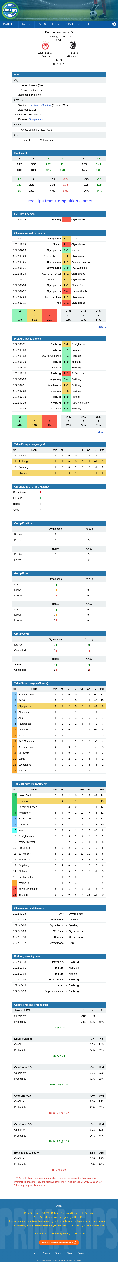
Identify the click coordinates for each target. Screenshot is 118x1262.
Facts (42, 24)
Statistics (73, 24)
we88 (59, 1205)
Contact (81, 1253)
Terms (58, 1253)
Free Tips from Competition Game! (59, 201)
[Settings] (114, 24)
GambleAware (40, 1233)
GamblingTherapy (61, 1233)
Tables (26, 24)
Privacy (46, 1253)
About (69, 1253)
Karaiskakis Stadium (40, 105)
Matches (9, 24)
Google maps (36, 119)
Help (35, 1253)
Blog (90, 24)
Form (55, 24)
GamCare (80, 1233)
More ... (102, 326)
